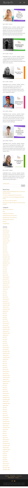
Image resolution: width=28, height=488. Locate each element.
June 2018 (5, 269)
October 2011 (6, 425)
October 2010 (6, 447)
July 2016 (5, 313)
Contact (16, 477)
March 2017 (5, 297)
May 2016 (5, 317)
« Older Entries (6, 183)
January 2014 (5, 373)
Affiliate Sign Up (11, 477)
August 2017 (5, 289)
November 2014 (6, 353)
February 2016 (6, 323)
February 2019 (6, 255)
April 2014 (5, 367)
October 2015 (6, 331)
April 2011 (5, 435)
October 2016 (6, 307)
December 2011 (6, 421)
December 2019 (6, 234)
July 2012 (5, 407)
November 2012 (6, 399)
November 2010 (6, 445)
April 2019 (5, 251)
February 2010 (6, 463)
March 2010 (5, 461)
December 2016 (6, 303)
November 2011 (6, 423)
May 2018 (5, 271)
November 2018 (6, 259)
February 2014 (6, 371)
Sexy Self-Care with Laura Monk (10, 200)
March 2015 (5, 345)
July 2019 (5, 245)
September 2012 (6, 403)
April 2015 (5, 343)
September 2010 (6, 449)
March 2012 (5, 415)
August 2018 (5, 265)
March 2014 (5, 369)
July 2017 (5, 291)
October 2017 (6, 285)
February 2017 (6, 299)
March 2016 (5, 321)
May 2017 (5, 295)
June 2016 (5, 315)
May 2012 (5, 411)
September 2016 (6, 309)
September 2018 (6, 263)
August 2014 (5, 359)
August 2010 (5, 451)
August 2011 (5, 429)
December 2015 (6, 327)
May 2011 (5, 433)
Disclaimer (7, 476)
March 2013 (5, 391)
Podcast (10, 24)
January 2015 (5, 349)
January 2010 (5, 465)
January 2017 (5, 301)
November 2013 (6, 377)
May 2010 (5, 457)
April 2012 (5, 413)
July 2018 (5, 267)
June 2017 (5, 293)
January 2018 (5, 279)
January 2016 (5, 325)
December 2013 (6, 375)
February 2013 (6, 393)
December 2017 (6, 281)
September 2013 (6, 381)
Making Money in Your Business (10, 215)
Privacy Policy (12, 476)
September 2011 (6, 427)
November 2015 (6, 329)
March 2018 (5, 275)
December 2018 (6, 257)
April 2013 (5, 389)
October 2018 (6, 261)
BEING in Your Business (8, 209)
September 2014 (6, 357)
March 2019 (5, 253)
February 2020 (6, 231)
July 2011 (5, 431)
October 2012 (6, 401)
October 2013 (6, 379)
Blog (4, 211)
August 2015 (5, 335)
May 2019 (5, 249)
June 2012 (5, 409)
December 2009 (6, 467)
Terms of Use (19, 476)
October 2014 (6, 355)
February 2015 (6, 347)
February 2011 (6, 439)
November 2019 (6, 237)
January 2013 (5, 395)
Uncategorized (6, 223)
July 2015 (5, 337)
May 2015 (5, 341)
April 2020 (5, 229)
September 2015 (6, 333)
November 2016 (6, 305)
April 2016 (5, 319)
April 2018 (5, 273)
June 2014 (5, 363)
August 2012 (5, 405)
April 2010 (5, 459)
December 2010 (6, 443)
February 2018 (6, 277)
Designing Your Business (8, 213)
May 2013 (5, 387)
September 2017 (6, 287)
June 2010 (5, 455)
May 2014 (5, 365)
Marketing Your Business (8, 219)
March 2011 (5, 437)
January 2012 (5, 419)
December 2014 (6, 351)
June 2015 (5, 339)
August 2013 (5, 383)
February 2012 (6, 417)
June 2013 (5, 385)
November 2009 (6, 469)
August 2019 (5, 243)
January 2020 (5, 232)
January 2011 (5, 441)
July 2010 (5, 453)
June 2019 (5, 247)
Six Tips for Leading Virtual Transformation (12, 195)
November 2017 (6, 283)
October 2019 (6, 239)
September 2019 (6, 241)
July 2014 (5, 361)
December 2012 (6, 397)
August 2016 (5, 311)
